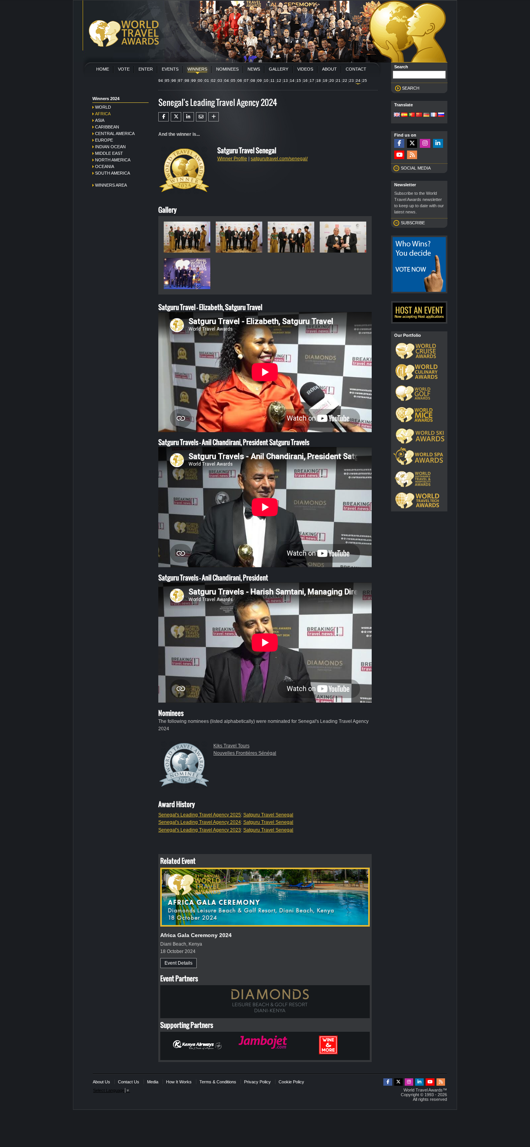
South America (112, 173)
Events (170, 69)
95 (167, 80)
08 (253, 80)
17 (312, 80)
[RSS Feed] (412, 155)
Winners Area (111, 185)
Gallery (278, 69)
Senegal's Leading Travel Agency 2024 (199, 822)
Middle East (109, 153)
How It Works (179, 1081)
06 (239, 80)
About (329, 69)
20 (331, 80)
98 (187, 80)
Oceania (104, 166)
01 (206, 80)
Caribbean (107, 127)
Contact (356, 69)
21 (338, 80)
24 (358, 80)
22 (345, 80)
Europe (104, 140)
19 (325, 80)
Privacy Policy (257, 1081)
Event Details (178, 963)
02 (213, 80)
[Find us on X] (412, 143)
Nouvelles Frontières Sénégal (244, 753)
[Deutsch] (426, 115)
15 (298, 80)
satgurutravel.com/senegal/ (279, 158)
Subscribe (413, 222)
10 (266, 80)
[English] (397, 115)
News (254, 69)
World (103, 107)
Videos (305, 69)
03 (220, 80)
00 (200, 80)
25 (364, 80)
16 (305, 80)
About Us (101, 1081)
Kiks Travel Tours (231, 745)
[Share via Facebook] (163, 117)
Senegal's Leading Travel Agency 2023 (199, 830)
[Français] (434, 115)
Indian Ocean (110, 146)
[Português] (412, 115)
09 (259, 80)
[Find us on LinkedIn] (438, 143)
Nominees (227, 69)
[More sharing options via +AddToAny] (213, 117)
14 (292, 80)
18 (318, 80)
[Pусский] (441, 115)
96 (173, 80)
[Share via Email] (201, 117)
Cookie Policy (291, 1081)
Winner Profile (232, 158)
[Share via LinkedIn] (188, 117)
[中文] (419, 115)
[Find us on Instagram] (425, 143)
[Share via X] (176, 117)
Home (102, 69)
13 (285, 80)
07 (246, 80)
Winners (197, 69)
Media (152, 1081)
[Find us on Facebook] (399, 143)
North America (112, 160)
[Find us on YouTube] (399, 155)
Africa (103, 113)
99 (193, 80)
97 (180, 80)
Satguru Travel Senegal (268, 815)
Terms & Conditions (217, 1081)
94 (160, 80)
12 (279, 80)
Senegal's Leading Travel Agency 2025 (199, 815)
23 (351, 80)
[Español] (404, 115)
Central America (115, 133)
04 (226, 80)
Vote (124, 69)
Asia (99, 120)
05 (233, 80)
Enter (146, 69)
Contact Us (128, 1081)
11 (272, 80)
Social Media (416, 168)
